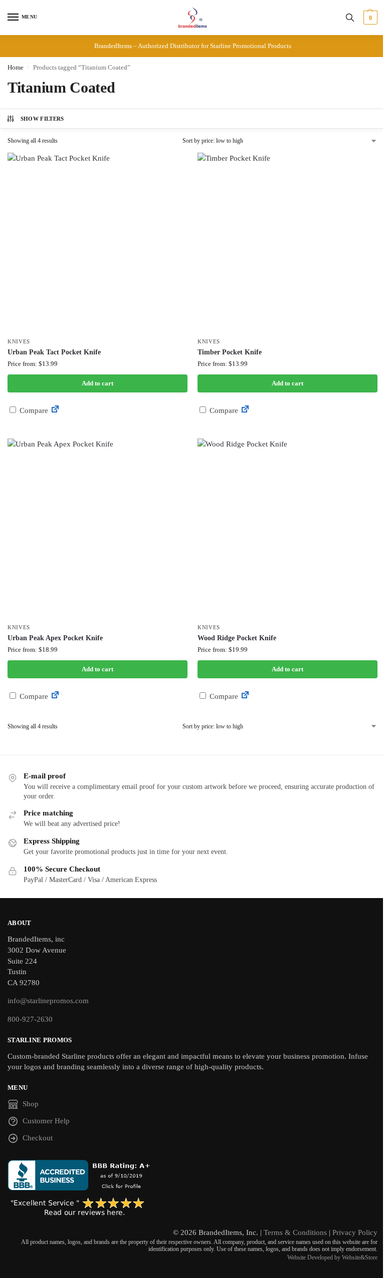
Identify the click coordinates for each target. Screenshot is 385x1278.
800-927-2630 (30, 1019)
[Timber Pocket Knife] (287, 242)
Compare (33, 410)
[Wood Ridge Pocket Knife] (287, 528)
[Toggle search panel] (350, 17)
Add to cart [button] (97, 383)
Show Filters (42, 119)
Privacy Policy (354, 1232)
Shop (31, 1104)
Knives (19, 341)
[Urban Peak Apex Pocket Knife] (97, 528)
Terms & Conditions (295, 1232)
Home (16, 67)
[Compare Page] (55, 410)
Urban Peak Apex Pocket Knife (55, 638)
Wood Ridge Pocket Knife (237, 638)
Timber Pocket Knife (230, 352)
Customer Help (46, 1121)
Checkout (38, 1138)
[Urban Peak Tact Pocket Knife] (97, 242)
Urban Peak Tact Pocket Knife (54, 352)
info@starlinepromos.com (48, 1001)
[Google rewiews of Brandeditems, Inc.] (192, 1207)
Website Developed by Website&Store (332, 1257)
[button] (369, 18)
